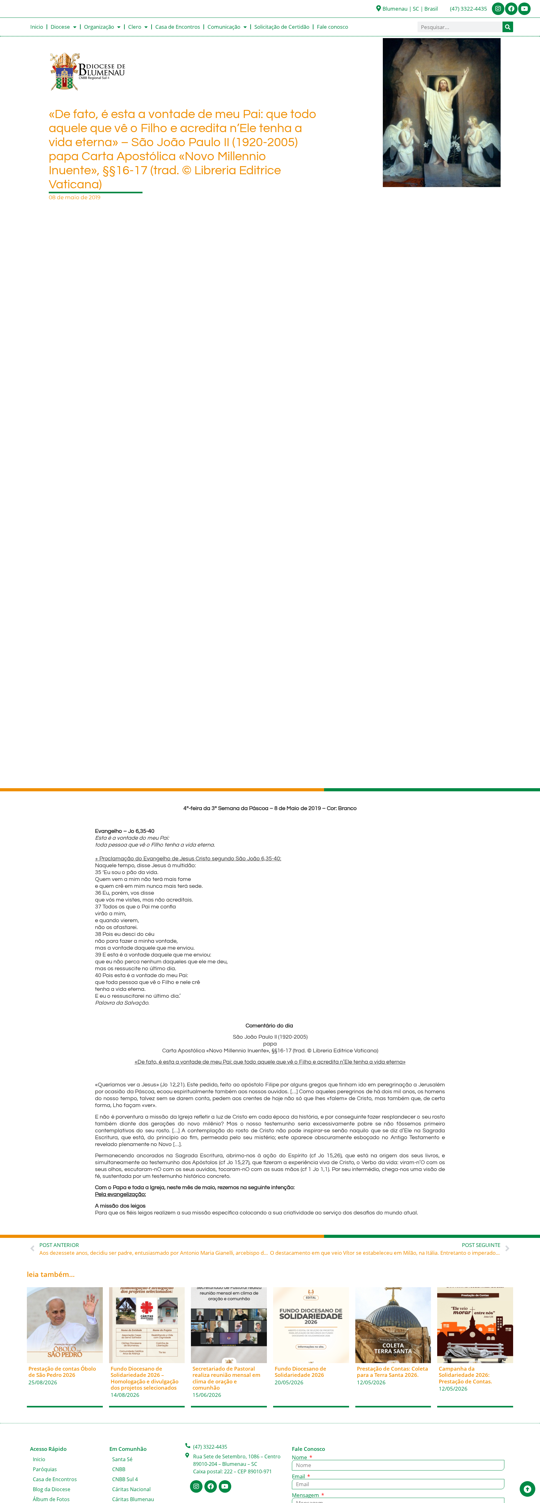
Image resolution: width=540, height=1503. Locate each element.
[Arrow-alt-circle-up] (527, 1489)
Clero (134, 26)
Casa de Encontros (177, 26)
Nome (300, 1457)
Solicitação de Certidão (281, 26)
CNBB (118, 1469)
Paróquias (45, 1469)
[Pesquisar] (507, 27)
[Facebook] (511, 8)
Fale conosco (332, 26)
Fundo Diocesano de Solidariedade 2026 (300, 1371)
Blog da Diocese (51, 1489)
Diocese (60, 26)
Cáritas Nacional (131, 1489)
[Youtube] (524, 8)
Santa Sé (122, 1459)
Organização (99, 26)
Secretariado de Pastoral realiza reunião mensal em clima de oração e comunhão (226, 1378)
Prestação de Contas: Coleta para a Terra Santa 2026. (392, 1371)
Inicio (36, 26)
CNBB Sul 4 (125, 1479)
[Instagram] (498, 8)
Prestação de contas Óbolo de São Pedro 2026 (62, 1371)
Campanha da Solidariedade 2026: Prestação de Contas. (465, 1375)
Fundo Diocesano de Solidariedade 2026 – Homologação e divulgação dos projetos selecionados (144, 1378)
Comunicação (224, 26)
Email (299, 1476)
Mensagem (306, 1495)
